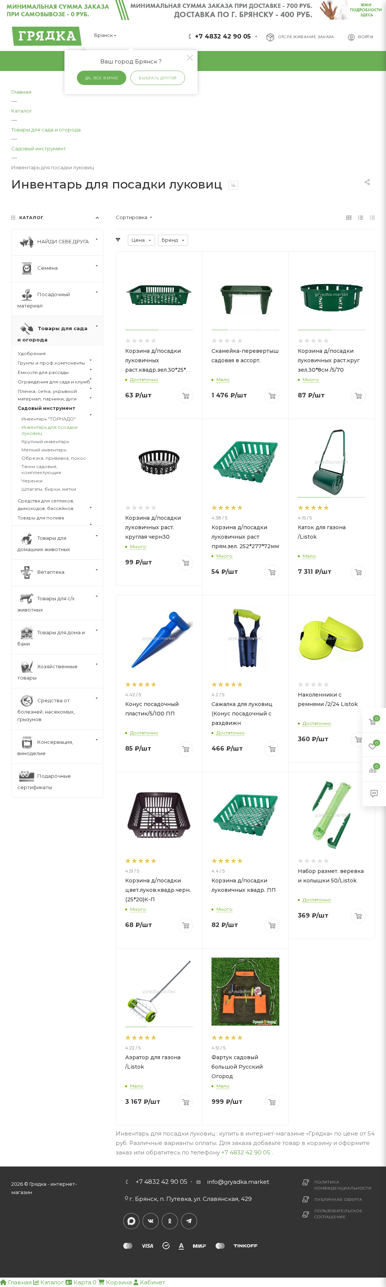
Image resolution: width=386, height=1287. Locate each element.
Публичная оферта (338, 1199)
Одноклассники (170, 1221)
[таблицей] (372, 217)
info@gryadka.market (238, 1181)
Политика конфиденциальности (342, 1185)
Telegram (189, 1221)
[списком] (360, 217)
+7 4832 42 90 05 (223, 36)
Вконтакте (150, 1221)
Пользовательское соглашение (338, 1213)
